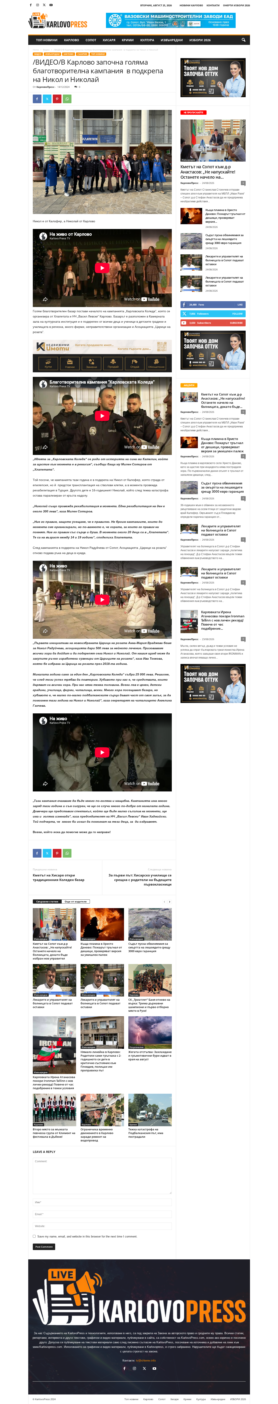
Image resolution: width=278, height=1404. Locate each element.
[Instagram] (37, 5)
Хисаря (109, 40)
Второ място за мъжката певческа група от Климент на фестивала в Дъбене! (54, 1133)
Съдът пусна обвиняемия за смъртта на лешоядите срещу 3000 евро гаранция (149, 947)
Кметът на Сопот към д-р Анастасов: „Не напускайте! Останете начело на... (207, 172)
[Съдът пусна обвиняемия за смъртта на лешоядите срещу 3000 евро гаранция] (150, 924)
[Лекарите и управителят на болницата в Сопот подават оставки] (54, 980)
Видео (46, 49)
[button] (243, 40)
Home (36, 49)
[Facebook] (30, 5)
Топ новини (47, 40)
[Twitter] (44, 5)
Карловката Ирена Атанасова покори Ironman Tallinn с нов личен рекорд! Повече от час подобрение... (223, 620)
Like (240, 304)
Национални (136, 1047)
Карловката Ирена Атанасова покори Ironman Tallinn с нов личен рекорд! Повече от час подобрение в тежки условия (54, 1082)
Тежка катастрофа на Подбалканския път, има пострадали (145, 1133)
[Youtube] (51, 5)
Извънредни (172, 40)
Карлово (71, 40)
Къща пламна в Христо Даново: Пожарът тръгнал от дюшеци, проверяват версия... (225, 216)
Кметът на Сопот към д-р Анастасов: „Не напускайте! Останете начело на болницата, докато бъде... (223, 400)
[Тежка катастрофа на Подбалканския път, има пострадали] (150, 1110)
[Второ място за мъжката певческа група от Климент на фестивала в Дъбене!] (54, 1110)
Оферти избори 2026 (236, 5)
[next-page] (169, 901)
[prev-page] (164, 901)
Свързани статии (47, 901)
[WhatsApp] (67, 99)
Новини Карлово (191, 5)
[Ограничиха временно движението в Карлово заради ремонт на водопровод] (102, 1110)
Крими (128, 40)
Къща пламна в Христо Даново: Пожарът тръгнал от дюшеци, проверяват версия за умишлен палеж (101, 949)
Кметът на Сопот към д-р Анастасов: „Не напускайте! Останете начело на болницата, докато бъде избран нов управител (52, 951)
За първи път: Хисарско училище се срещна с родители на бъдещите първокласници (140, 879)
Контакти (213, 5)
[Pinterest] (57, 99)
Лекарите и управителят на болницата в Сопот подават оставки (53, 1003)
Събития (82, 54)
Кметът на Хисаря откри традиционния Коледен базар (58, 877)
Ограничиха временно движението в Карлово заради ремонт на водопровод (97, 1134)
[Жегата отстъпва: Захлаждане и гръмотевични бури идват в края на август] (150, 1032)
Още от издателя (76, 901)
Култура (147, 40)
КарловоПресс (45, 86)
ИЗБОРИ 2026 (200, 40)
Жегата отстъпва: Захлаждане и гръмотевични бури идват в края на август (150, 1055)
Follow (237, 313)
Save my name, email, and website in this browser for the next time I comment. (87, 1236)
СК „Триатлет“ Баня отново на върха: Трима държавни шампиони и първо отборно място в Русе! (149, 1005)
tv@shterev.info (146, 1360)
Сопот (91, 40)
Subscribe (236, 322)
